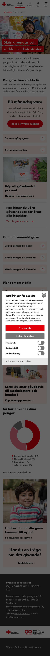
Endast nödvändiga (25, 336)
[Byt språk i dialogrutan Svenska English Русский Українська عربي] (44, 295)
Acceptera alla (25, 328)
